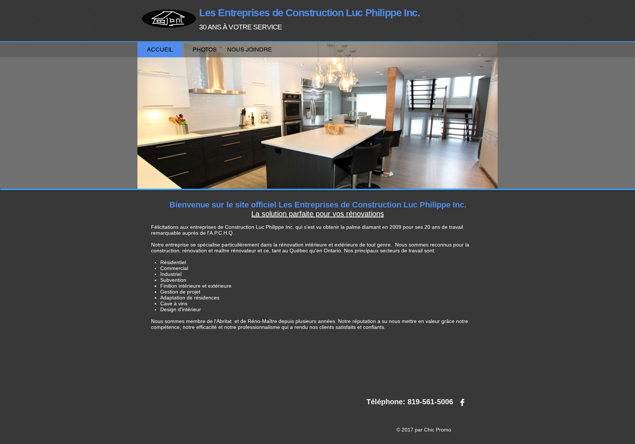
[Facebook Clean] (462, 402)
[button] (204, 49)
